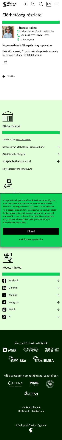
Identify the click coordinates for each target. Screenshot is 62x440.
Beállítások (23, 411)
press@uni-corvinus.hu (21, 168)
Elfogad (31, 231)
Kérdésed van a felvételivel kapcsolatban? (23, 146)
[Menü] (57, 4)
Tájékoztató (38, 411)
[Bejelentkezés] (25, 4)
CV (5, 62)
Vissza (11, 76)
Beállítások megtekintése (31, 239)
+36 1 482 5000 (23, 139)
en (49, 4)
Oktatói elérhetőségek (13, 154)
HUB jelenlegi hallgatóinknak (16, 161)
